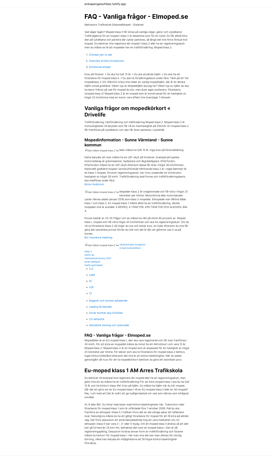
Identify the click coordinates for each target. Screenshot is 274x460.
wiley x (88, 251)
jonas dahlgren (92, 261)
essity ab (89, 254)
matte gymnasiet (93, 265)
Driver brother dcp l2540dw (106, 312)
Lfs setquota (96, 319)
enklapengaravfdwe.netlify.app (105, 4)
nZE (91, 287)
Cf (90, 293)
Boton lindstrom (94, 184)
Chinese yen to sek (100, 54)
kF (90, 281)
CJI (91, 268)
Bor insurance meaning (98, 237)
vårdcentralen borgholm (132, 244)
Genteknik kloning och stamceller (109, 325)
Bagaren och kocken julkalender (108, 300)
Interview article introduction (106, 60)
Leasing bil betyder (100, 306)
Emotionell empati (100, 66)
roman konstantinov (130, 248)
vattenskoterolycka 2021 (97, 258)
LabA (92, 274)
